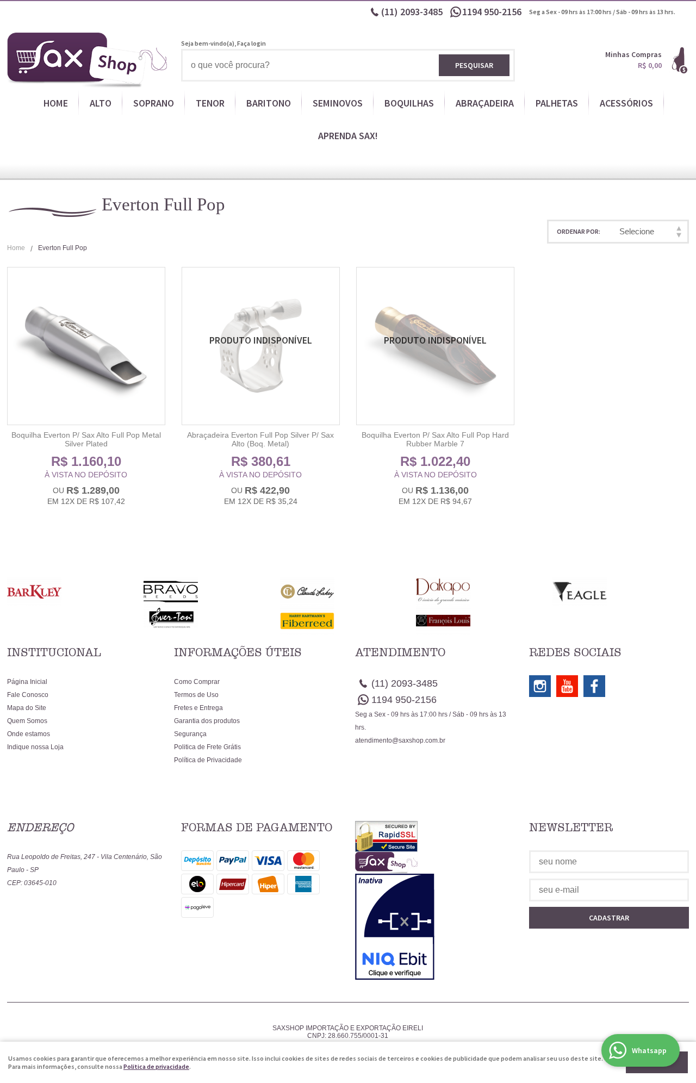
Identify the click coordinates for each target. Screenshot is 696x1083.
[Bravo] (212, 591)
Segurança (190, 734)
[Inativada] (435, 927)
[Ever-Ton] (212, 617)
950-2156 (493, 11)
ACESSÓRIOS (626, 103)
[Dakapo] (484, 591)
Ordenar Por (578, 231)
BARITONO (268, 103)
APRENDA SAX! (348, 135)
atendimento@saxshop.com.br (400, 740)
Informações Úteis (238, 652)
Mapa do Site (26, 708)
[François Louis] (484, 620)
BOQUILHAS (409, 103)
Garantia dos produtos (207, 721)
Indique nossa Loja (35, 747)
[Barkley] (75, 591)
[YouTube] (567, 686)
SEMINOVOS (338, 103)
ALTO (100, 103)
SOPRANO (153, 103)
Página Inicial (27, 682)
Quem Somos (27, 721)
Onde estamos (28, 734)
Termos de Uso (196, 695)
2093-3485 (412, 11)
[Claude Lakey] (348, 591)
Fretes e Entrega (198, 708)
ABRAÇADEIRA (485, 103)
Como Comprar (197, 682)
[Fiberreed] (348, 620)
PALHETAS (557, 103)
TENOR (210, 103)
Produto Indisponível (260, 346)
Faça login (251, 43)
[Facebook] (594, 686)
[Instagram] (540, 686)
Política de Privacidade (208, 760)
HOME (56, 103)
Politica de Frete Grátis (207, 747)
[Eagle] (620, 591)
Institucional (54, 652)
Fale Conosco (27, 695)
